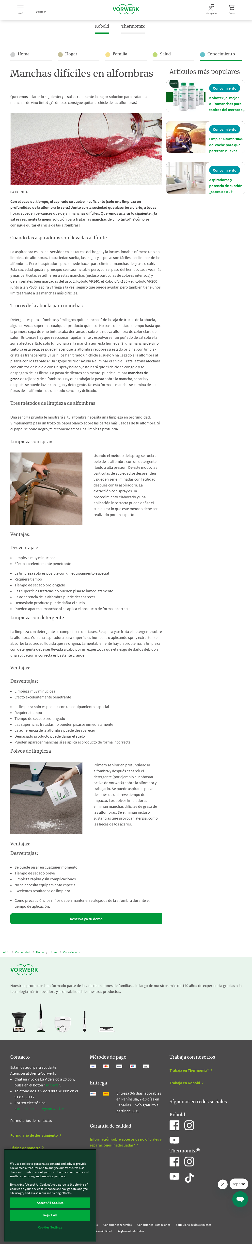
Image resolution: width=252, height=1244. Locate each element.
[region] (50, 1195)
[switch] (117, 1148)
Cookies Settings (50, 1227)
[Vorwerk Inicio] (126, 9)
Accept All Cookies (50, 1203)
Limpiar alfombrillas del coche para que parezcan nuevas (226, 144)
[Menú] (126, 1136)
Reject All (50, 1215)
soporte (52, 1084)
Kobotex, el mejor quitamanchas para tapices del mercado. (226, 103)
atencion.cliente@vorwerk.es (41, 1108)
